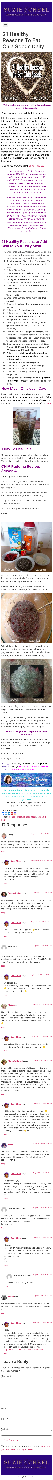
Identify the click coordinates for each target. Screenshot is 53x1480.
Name (5, 1408)
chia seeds (31, 816)
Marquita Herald (15, 1061)
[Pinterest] (12, 813)
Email (4, 1419)
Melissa (11, 1005)
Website (5, 1429)
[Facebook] (3, 813)
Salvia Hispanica (37, 166)
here (48, 403)
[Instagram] (15, 813)
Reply (3, 851)
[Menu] (5, 25)
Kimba (11, 1296)
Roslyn (11, 1144)
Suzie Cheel (16, 861)
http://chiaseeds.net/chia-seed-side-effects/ (23, 1349)
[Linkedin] (9, 813)
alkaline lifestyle (17, 816)
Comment (6, 1376)
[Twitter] (6, 813)
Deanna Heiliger (15, 893)
